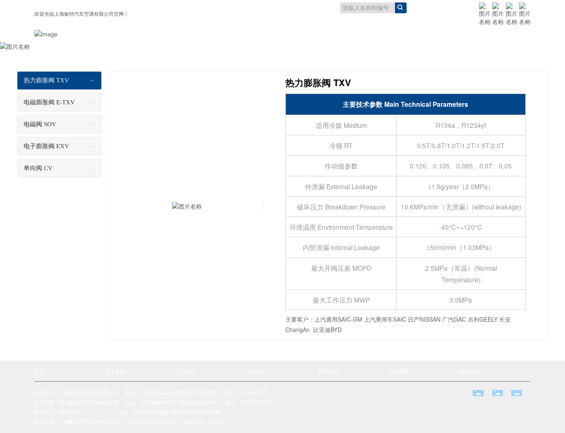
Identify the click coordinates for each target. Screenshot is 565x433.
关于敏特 (115, 370)
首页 (39, 370)
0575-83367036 (256, 403)
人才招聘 (399, 370)
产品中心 (186, 370)
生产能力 (257, 370)
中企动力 (219, 422)
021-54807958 (252, 393)
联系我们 (470, 370)
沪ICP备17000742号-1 (151, 422)
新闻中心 (328, 370)
